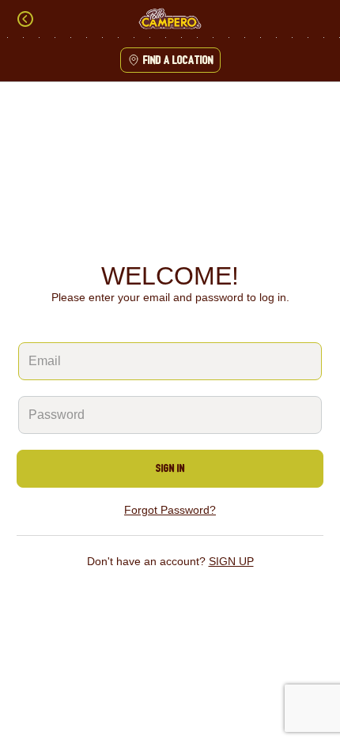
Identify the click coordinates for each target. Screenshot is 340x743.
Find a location (178, 60)
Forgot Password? (170, 510)
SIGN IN (170, 468)
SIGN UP (231, 561)
